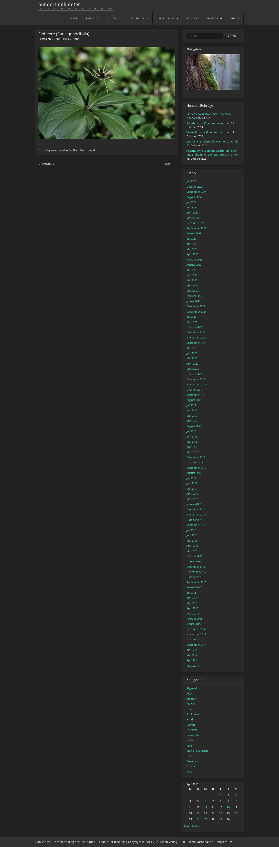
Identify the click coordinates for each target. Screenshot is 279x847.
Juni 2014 (191, 650)
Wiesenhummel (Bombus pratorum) (208, 132)
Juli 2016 (191, 530)
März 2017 (192, 499)
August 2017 (193, 473)
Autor (235, 18)
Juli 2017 (191, 478)
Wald (92, 150)
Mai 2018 (191, 441)
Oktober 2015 (194, 577)
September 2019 (196, 395)
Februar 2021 (194, 327)
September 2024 (196, 192)
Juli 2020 (191, 348)
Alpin (189, 693)
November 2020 (196, 337)
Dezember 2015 (195, 566)
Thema (112, 18)
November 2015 (196, 572)
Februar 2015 (194, 618)
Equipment (136, 18)
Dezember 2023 (195, 223)
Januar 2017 (193, 504)
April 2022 (192, 285)
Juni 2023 (191, 244)
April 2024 (192, 212)
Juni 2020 (191, 353)
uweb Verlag (165, 18)
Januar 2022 (193, 301)
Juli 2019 (191, 405)
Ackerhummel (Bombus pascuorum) (208, 123)
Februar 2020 (194, 374)
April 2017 (192, 493)
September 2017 (196, 468)
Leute (189, 740)
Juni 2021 (191, 322)
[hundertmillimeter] (77, 8)
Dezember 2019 (195, 379)
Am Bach (73, 150)
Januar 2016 (193, 561)
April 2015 (192, 608)
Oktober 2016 (194, 520)
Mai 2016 (191, 540)
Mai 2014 (191, 655)
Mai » (195, 826)
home (74, 18)
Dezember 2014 (195, 629)
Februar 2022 (194, 296)
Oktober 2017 (194, 462)
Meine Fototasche (197, 750)
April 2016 (192, 546)
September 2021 (196, 311)
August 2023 (193, 233)
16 (228, 807)
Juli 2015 (191, 592)
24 (235, 813)
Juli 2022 (191, 270)
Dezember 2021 (195, 306)
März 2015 (192, 613)
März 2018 (192, 452)
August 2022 (193, 264)
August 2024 (193, 197)
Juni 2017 (191, 483)
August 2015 (193, 587)
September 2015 (196, 582)
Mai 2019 (191, 415)
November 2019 (196, 384)
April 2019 (192, 421)
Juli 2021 (191, 316)
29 (220, 819)
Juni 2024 (191, 207)
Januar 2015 (193, 624)
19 (197, 813)
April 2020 (192, 363)
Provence (192, 761)
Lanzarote (192, 735)
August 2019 (193, 400)
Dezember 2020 (195, 332)
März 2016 (192, 551)
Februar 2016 (194, 556)
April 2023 (192, 254)
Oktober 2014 (194, 639)
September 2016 (196, 525)
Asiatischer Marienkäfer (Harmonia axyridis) (212, 141)
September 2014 (196, 645)
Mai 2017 (191, 488)
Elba (189, 709)
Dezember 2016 (195, 509)
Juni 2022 (191, 275)
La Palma (192, 730)
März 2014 (192, 665)
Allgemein (192, 688)
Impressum (214, 18)
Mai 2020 (191, 358)
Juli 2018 (191, 431)
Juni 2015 (191, 598)
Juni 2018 (191, 436)
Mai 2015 (191, 603)
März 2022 (192, 291)
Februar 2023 (194, 259)
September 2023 (196, 228)
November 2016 (196, 514)
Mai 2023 (191, 249)
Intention (93, 18)
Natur (83, 150)
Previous (46, 164)
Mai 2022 (191, 280)
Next (170, 164)
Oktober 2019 (194, 389)
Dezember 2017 (195, 457)
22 (220, 813)
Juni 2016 (191, 535)
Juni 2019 (191, 410)
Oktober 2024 (194, 186)
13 (205, 807)
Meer (189, 745)
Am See (190, 704)
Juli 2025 (191, 181)
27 (205, 819)
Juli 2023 (191, 238)
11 (190, 807)
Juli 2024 (191, 202)
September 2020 (196, 343)
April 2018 (192, 447)
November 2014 (196, 634)
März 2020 (192, 369)
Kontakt (193, 18)
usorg (75, 39)
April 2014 (192, 660)
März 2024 (192, 218)
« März (186, 826)
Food (189, 719)
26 (197, 819)
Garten (190, 725)
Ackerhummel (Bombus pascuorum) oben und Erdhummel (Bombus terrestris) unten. (212, 153)
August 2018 (193, 426)
